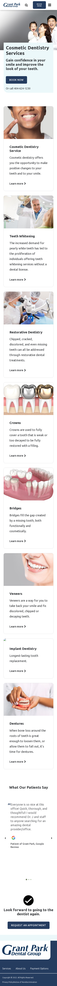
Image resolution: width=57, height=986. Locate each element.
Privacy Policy (7, 982)
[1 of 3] (26, 879)
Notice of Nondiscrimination (25, 982)
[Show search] (26, 5)
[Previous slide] (5, 838)
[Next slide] (52, 838)
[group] (28, 835)
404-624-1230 (22, 88)
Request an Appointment (28, 925)
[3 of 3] (30, 879)
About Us (21, 968)
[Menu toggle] (49, 5)
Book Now (39, 5)
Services (6, 968)
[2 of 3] (28, 879)
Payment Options (39, 968)
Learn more (16, 183)
